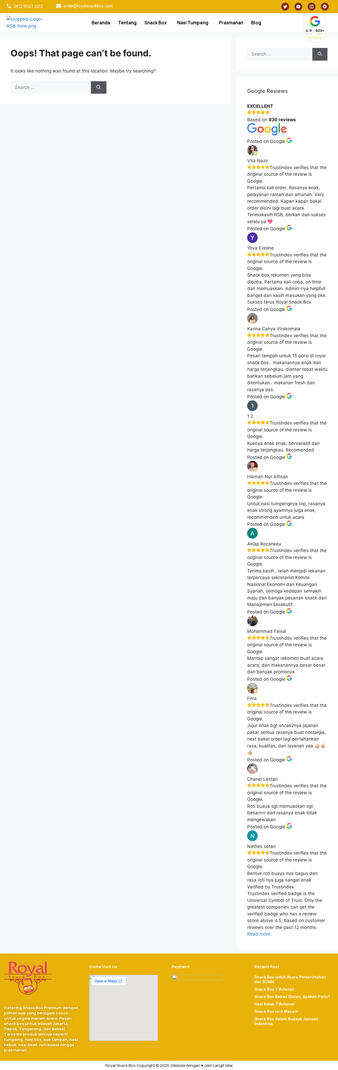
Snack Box (155, 23)
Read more (258, 934)
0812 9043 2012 (28, 6)
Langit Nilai (223, 1065)
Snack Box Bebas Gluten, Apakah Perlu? (292, 996)
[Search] (98, 87)
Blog (256, 23)
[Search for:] (51, 87)
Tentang (127, 23)
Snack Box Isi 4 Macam (276, 1011)
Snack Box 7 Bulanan (274, 989)
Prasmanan (231, 23)
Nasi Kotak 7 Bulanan (274, 1004)
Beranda (101, 23)
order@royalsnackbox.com (88, 5)
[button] (156, 22)
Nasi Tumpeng (192, 23)
